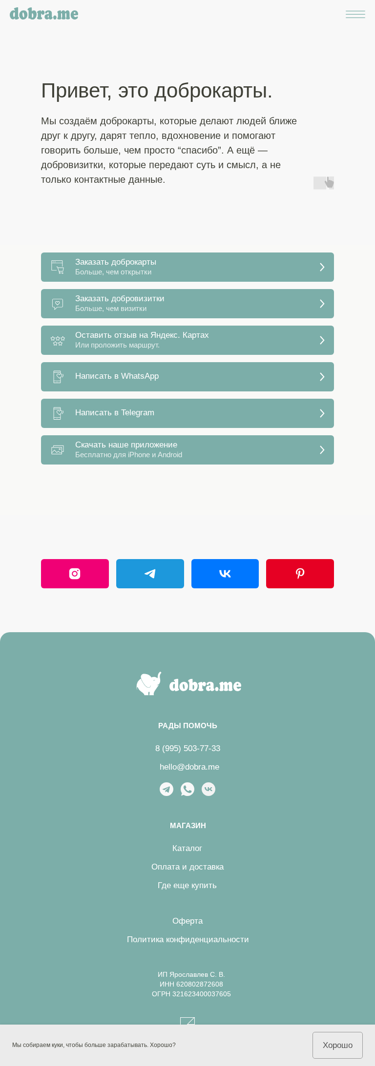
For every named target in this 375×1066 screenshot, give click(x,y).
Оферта (187, 921)
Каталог (187, 848)
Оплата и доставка (187, 867)
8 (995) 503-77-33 (187, 748)
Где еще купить (187, 885)
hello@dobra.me (189, 767)
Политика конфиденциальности (188, 939)
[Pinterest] (300, 573)
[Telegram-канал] (150, 573)
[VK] (225, 573)
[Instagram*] (75, 573)
